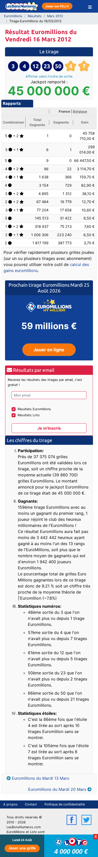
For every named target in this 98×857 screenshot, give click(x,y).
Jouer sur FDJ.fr (57, 6)
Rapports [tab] (12, 103)
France (64, 111)
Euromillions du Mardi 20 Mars (57, 789)
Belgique (80, 111)
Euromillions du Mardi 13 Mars (40, 778)
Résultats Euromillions (34, 409)
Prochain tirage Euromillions (39, 285)
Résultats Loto (29, 415)
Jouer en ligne (48, 349)
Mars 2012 (55, 16)
